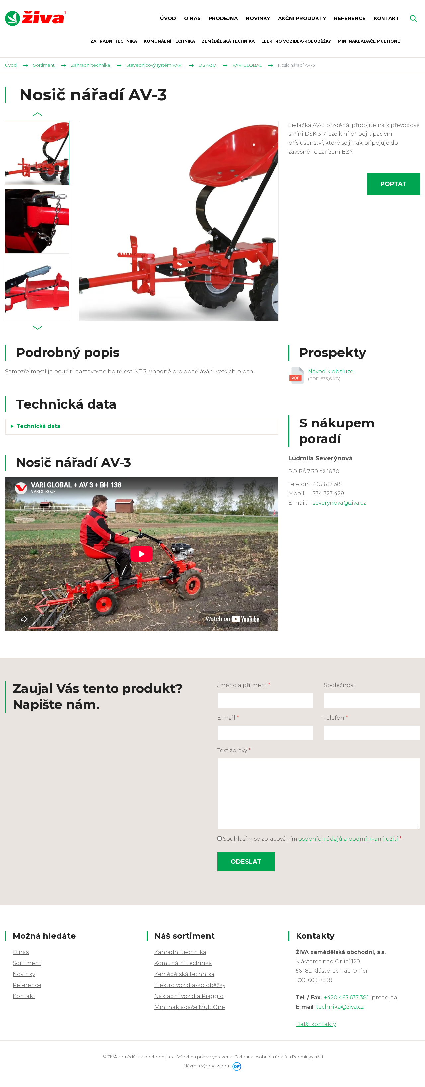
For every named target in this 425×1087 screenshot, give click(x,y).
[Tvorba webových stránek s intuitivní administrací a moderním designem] (235, 1065)
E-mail (228, 718)
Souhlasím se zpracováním (312, 839)
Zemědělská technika (184, 974)
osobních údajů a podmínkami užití (348, 839)
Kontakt (24, 996)
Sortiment (27, 963)
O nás (21, 952)
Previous (37, 114)
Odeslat (246, 861)
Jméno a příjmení (243, 685)
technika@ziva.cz (340, 1007)
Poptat (394, 184)
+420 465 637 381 (346, 997)
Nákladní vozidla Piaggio (189, 996)
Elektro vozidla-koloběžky (189, 985)
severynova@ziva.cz (339, 503)
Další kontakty (316, 1024)
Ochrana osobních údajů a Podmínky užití (278, 1056)
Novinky (24, 974)
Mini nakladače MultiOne (189, 1007)
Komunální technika (183, 963)
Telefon (336, 718)
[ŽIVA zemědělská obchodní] (35, 18)
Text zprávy (234, 750)
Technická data (38, 426)
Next (37, 328)
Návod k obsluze (330, 371)
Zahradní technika (180, 952)
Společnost (339, 685)
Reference (27, 985)
